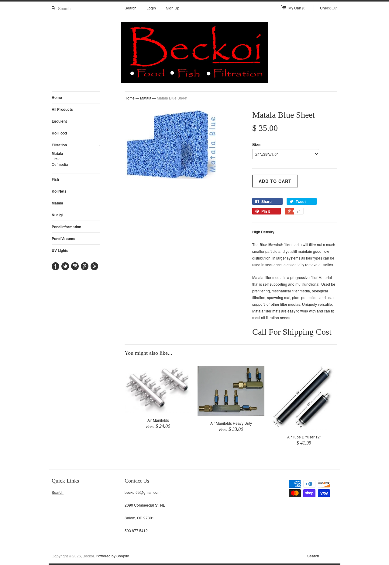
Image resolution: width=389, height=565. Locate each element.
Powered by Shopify (112, 555)
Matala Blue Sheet (172, 97)
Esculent (59, 121)
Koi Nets (59, 191)
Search (130, 7)
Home (57, 97)
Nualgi (57, 215)
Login (151, 7)
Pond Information (66, 226)
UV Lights (60, 250)
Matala (57, 153)
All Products (62, 109)
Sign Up (172, 7)
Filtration (76, 145)
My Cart (297, 7)
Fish (55, 179)
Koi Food (59, 133)
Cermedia (60, 164)
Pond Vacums (63, 238)
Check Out (328, 7)
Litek (56, 158)
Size (256, 144)
